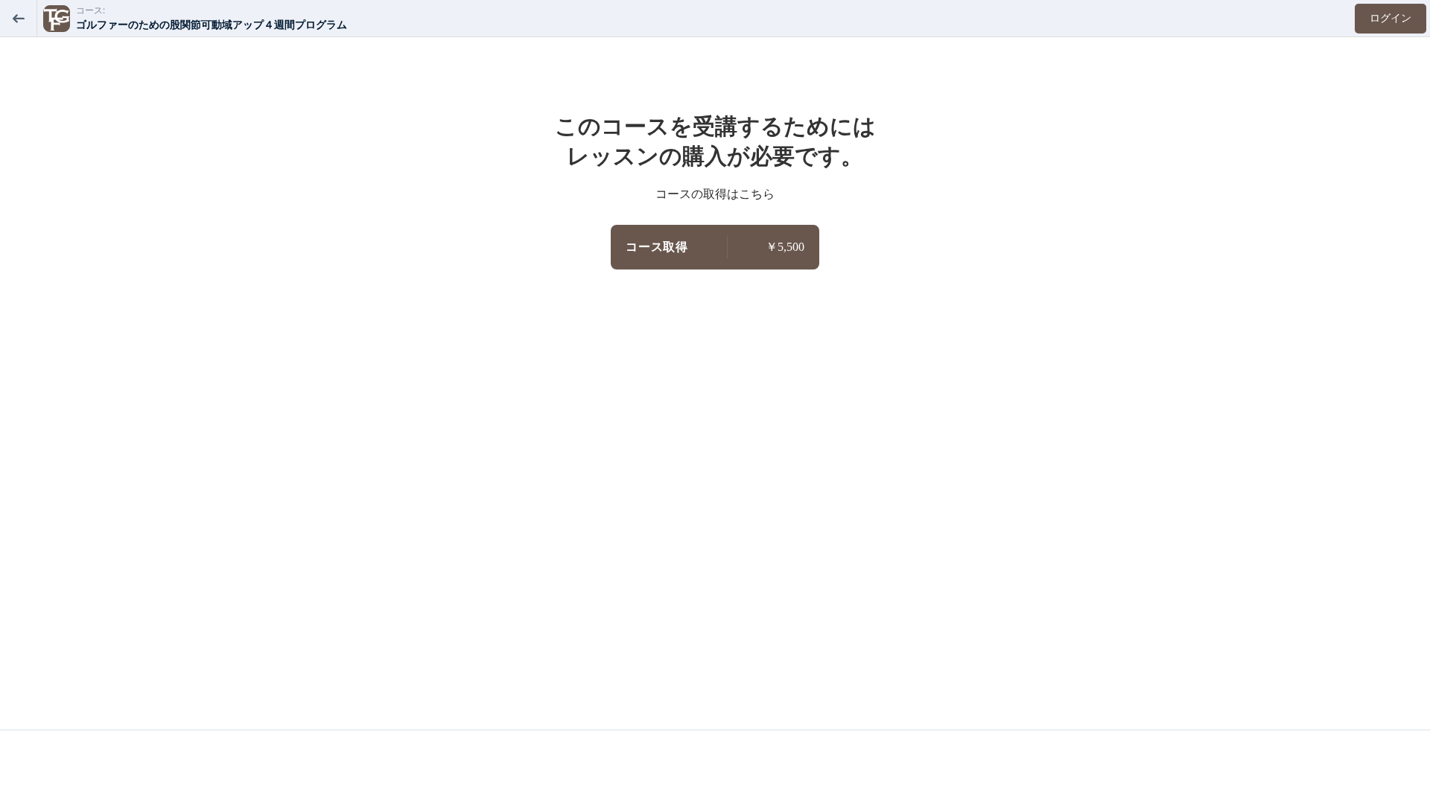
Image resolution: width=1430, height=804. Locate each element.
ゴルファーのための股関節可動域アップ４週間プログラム (211, 25)
